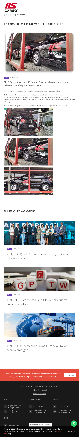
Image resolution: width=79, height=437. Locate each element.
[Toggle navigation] (72, 4)
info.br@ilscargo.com (14, 411)
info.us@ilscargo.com (39, 410)
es (6, 15)
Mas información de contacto (40, 425)
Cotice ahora (70, 375)
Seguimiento (21, 15)
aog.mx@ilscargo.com (64, 412)
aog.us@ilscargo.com (39, 412)
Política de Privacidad (40, 390)
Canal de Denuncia (39, 394)
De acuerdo (71, 431)
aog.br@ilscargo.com (14, 413)
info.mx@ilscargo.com (64, 410)
